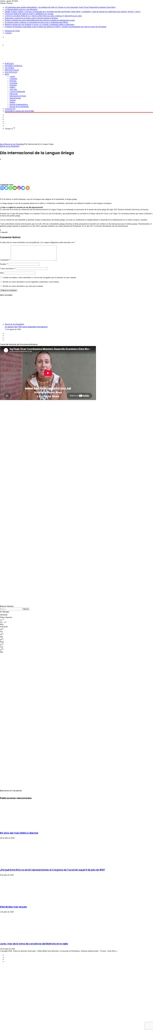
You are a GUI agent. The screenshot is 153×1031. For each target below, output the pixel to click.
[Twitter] (6, 188)
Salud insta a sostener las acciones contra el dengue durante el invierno (31, 18)
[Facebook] (2, 188)
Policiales (13, 85)
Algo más (13, 89)
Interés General (13, 66)
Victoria (9, 68)
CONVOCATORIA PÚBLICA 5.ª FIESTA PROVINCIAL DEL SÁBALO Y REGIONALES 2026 (43, 16)
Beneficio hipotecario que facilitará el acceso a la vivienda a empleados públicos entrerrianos (39, 24)
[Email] (15, 188)
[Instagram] (19, 188)
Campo (12, 76)
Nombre (4, 264)
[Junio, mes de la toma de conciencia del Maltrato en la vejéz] (23, 939)
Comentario (5, 260)
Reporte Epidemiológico (19, 104)
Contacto (8, 33)
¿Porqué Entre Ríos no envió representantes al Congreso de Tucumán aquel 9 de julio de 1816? (52, 870)
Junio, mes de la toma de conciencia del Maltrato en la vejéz (34, 943)
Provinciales (12, 70)
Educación (14, 94)
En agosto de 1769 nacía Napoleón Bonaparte (26, 326)
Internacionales (15, 98)
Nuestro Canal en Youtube (19, 111)
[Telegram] (23, 188)
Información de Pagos (18, 96)
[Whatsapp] (10, 188)
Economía (13, 83)
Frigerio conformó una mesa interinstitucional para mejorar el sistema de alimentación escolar (40, 20)
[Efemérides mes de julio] (23, 902)
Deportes (13, 81)
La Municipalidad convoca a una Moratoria (21, 9)
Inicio (2, 144)
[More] (27, 188)
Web (1, 273)
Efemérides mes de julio (13, 907)
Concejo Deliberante (17, 92)
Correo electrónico (7, 268)
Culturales (13, 79)
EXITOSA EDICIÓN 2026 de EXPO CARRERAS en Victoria (29, 14)
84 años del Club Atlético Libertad (19, 833)
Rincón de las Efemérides (19, 107)
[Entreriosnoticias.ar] (8, 41)
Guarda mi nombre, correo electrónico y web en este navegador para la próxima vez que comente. (39, 277)
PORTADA (9, 63)
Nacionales (11, 72)
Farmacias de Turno (12, 31)
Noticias (13, 100)
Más (7, 74)
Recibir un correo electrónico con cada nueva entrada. (23, 286)
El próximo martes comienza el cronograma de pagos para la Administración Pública (36, 22)
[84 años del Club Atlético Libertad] (23, 828)
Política (12, 87)
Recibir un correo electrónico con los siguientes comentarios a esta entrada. (31, 282)
